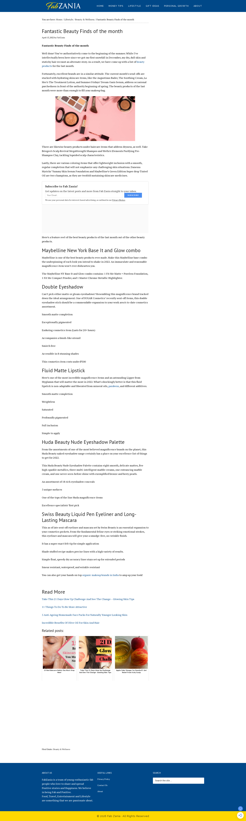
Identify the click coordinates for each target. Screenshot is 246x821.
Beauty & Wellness (61, 749)
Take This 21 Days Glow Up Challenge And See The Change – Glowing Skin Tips (88, 599)
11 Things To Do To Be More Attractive (64, 607)
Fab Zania (63, 5)
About (100, 791)
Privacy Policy (103, 779)
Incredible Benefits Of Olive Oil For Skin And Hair (70, 622)
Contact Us (102, 785)
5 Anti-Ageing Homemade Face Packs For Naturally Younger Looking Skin (84, 615)
